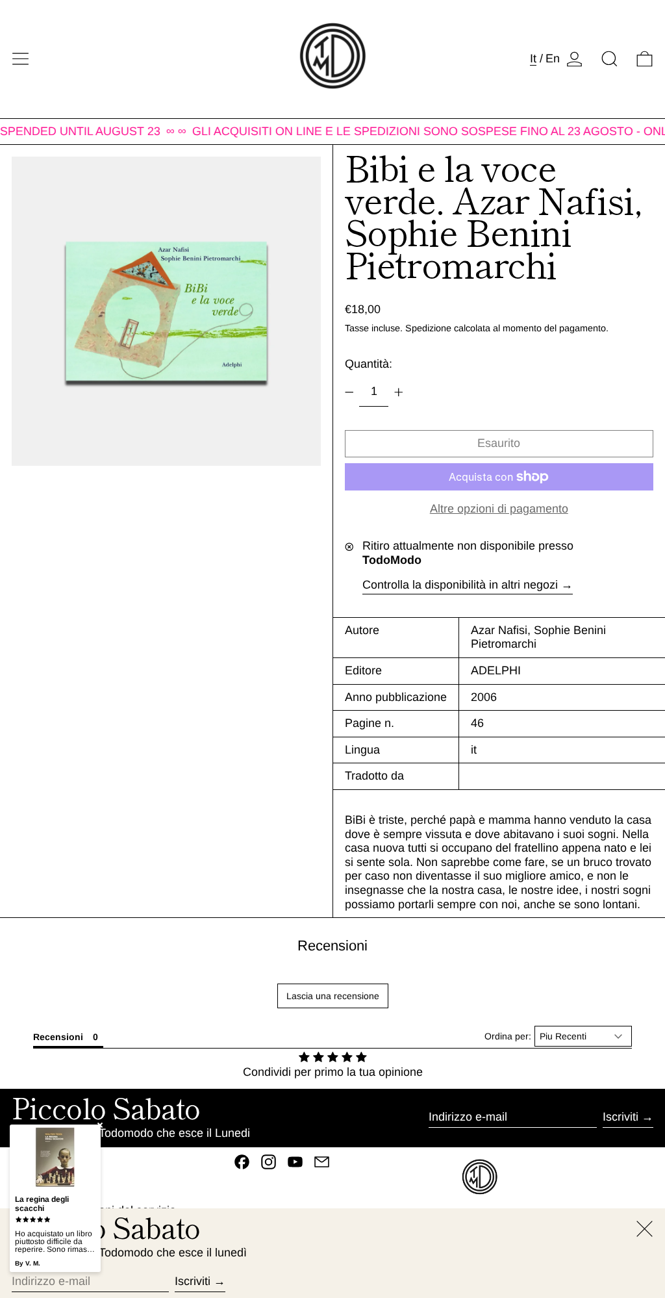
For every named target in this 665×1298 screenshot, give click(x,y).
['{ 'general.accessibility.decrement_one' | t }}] (349, 392)
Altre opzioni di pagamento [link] (499, 508)
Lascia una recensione (332, 996)
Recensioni (332, 945)
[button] (609, 58)
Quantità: (368, 363)
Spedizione (428, 328)
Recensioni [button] (58, 1037)
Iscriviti (620, 1116)
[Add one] (398, 392)
